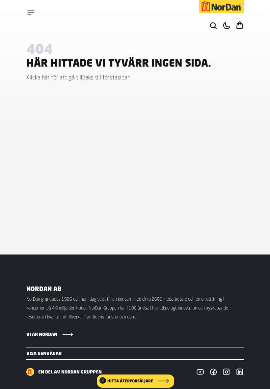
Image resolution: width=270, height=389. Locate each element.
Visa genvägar (44, 353)
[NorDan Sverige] (221, 6)
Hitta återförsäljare (130, 380)
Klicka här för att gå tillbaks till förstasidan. (78, 77)
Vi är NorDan (41, 334)
